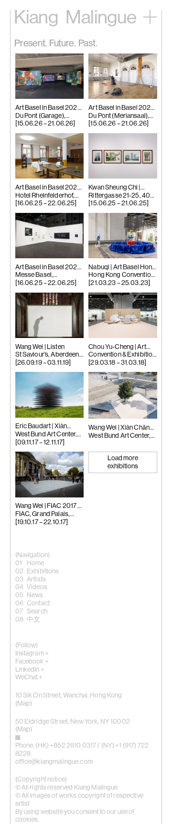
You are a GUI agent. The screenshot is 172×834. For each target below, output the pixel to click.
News (35, 595)
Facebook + (32, 661)
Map (23, 703)
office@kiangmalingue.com (54, 762)
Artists (36, 579)
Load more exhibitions (123, 462)
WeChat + (29, 677)
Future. (62, 43)
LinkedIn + (29, 669)
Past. (87, 43)
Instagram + (32, 653)
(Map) (23, 729)
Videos (37, 587)
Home (35, 563)
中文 (33, 619)
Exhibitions (43, 571)
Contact (38, 603)
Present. (30, 43)
